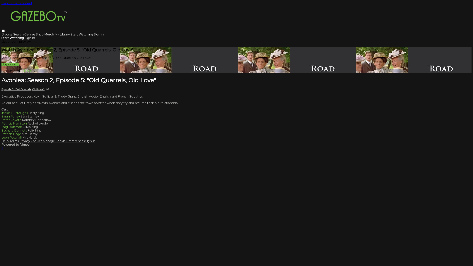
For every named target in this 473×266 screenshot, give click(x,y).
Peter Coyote (11, 120)
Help (5, 141)
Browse (7, 34)
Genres (29, 34)
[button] (3, 31)
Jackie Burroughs (14, 113)
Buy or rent (10, 64)
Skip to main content (16, 3)
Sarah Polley (11, 116)
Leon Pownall (12, 137)
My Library (62, 34)
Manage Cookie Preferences (64, 141)
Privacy (25, 141)
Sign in (99, 34)
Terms (14, 141)
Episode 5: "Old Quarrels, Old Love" (23, 89)
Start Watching (82, 34)
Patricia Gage (11, 134)
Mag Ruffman (12, 127)
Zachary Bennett (14, 130)
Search (18, 34)
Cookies (37, 141)
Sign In (30, 38)
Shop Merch (45, 34)
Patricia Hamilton (14, 123)
